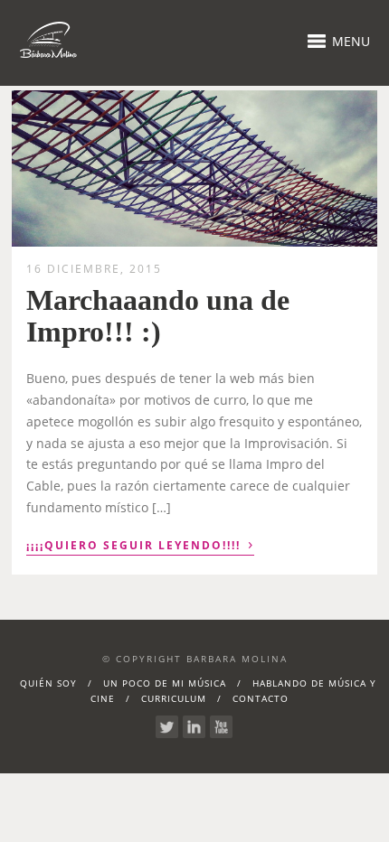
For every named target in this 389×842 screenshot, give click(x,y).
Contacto (260, 698)
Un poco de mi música (164, 683)
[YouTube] (221, 727)
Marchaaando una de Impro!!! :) (157, 316)
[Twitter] (167, 727)
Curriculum (173, 698)
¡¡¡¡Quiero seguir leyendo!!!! (140, 544)
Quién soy (48, 683)
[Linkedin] (194, 727)
